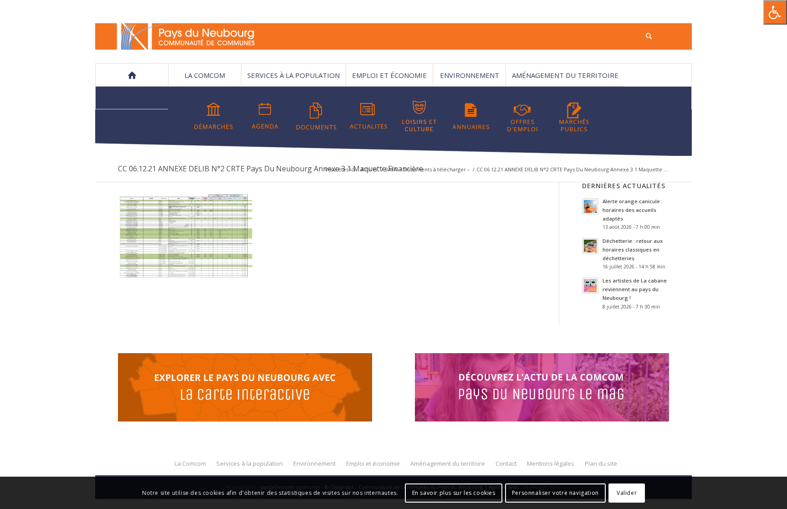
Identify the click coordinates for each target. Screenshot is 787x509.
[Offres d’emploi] (522, 116)
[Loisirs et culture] (419, 116)
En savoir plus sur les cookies (454, 493)
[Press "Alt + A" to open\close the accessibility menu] (775, 12)
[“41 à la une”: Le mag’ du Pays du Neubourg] (553, 388)
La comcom (204, 75)
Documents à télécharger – (437, 169)
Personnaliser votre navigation (555, 493)
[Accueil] (131, 75)
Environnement (469, 75)
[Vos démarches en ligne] (213, 116)
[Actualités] (368, 116)
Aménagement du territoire (565, 75)
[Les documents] (316, 116)
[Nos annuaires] (470, 116)
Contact (132, 98)
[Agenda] (265, 116)
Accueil (369, 169)
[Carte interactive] (245, 388)
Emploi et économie (389, 75)
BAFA (391, 169)
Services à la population (293, 75)
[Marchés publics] (573, 116)
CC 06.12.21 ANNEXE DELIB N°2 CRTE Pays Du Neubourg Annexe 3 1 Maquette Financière (270, 169)
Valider (627, 493)
